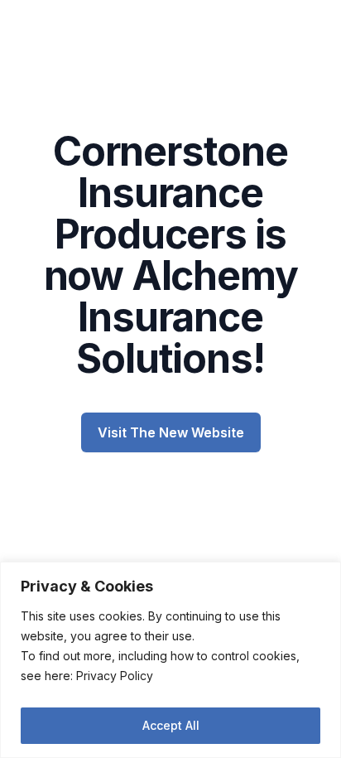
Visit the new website (171, 432)
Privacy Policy (114, 676)
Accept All (170, 725)
